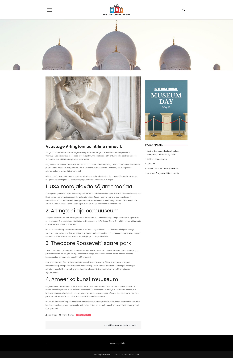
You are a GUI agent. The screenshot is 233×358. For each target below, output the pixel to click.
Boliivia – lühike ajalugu (157, 159)
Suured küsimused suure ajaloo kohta (120, 325)
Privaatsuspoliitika (117, 343)
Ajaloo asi (151, 164)
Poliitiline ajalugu (84, 315)
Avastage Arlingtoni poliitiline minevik (163, 173)
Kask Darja (52, 315)
